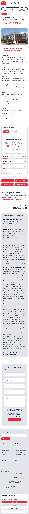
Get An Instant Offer (5, 471)
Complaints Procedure (19, 473)
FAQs (16, 471)
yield (6, 131)
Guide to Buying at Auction (20, 448)
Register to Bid (4, 454)
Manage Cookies (14, 508)
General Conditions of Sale (20, 454)
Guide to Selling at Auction (6, 464)
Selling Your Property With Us (7, 462)
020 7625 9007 (6, 198)
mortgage (14, 131)
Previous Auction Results (6, 456)
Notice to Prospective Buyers (20, 450)
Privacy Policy (17, 469)
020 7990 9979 (15, 486)
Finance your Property (19, 452)
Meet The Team (18, 464)
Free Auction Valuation (5, 469)
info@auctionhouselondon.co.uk (11, 199)
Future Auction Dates (5, 448)
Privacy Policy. (17, 416)
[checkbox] (5, 410)
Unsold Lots (3, 452)
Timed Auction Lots (5, 450)
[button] (26, 3)
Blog (16, 467)
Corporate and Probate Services (7, 467)
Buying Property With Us (20, 445)
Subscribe (6, 438)
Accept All (14, 502)
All (12, 9)
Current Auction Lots (5, 445)
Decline (14, 505)
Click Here (6, 352)
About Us (17, 462)
